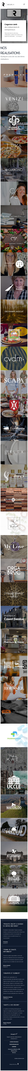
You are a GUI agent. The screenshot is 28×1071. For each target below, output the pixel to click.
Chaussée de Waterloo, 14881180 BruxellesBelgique (14, 1051)
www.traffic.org (6, 998)
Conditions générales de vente (19, 1058)
